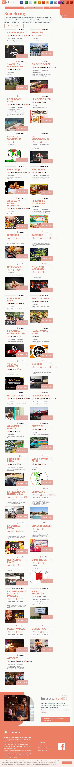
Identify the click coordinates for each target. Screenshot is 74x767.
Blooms (37, 364)
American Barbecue (38, 268)
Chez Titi (37, 426)
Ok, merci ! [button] (67, 763)
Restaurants (14, 7)
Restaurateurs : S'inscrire (45, 748)
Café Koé (37, 235)
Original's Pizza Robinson (13, 203)
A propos (40, 745)
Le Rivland (38, 492)
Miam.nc (43, 712)
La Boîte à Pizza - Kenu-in (16, 332)
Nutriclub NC (15, 396)
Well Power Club (40, 460)
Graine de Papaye (13, 427)
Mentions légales (43, 750)
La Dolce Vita (40, 396)
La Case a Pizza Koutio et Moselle (16, 593)
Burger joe (39, 629)
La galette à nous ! (40, 332)
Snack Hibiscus (41, 526)
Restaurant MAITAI (14, 561)
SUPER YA (37, 32)
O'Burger (13, 235)
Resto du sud (40, 298)
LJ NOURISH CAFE (14, 299)
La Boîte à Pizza (13, 527)
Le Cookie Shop (41, 99)
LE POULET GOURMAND (14, 138)
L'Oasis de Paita (13, 460)
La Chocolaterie (40, 138)
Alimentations (53, 7)
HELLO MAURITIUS (38, 592)
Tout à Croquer (12, 365)
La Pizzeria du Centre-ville (16, 493)
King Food (38, 169)
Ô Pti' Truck (39, 560)
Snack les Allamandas (15, 65)
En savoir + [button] (53, 765)
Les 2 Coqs (13, 169)
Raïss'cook (14, 267)
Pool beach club (14, 100)
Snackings (34, 7)
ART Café (12, 658)
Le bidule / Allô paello (39, 202)
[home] (8, 2)
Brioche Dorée (41, 64)
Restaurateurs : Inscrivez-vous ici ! (54, 720)
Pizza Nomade (16, 629)
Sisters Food (15, 32)
